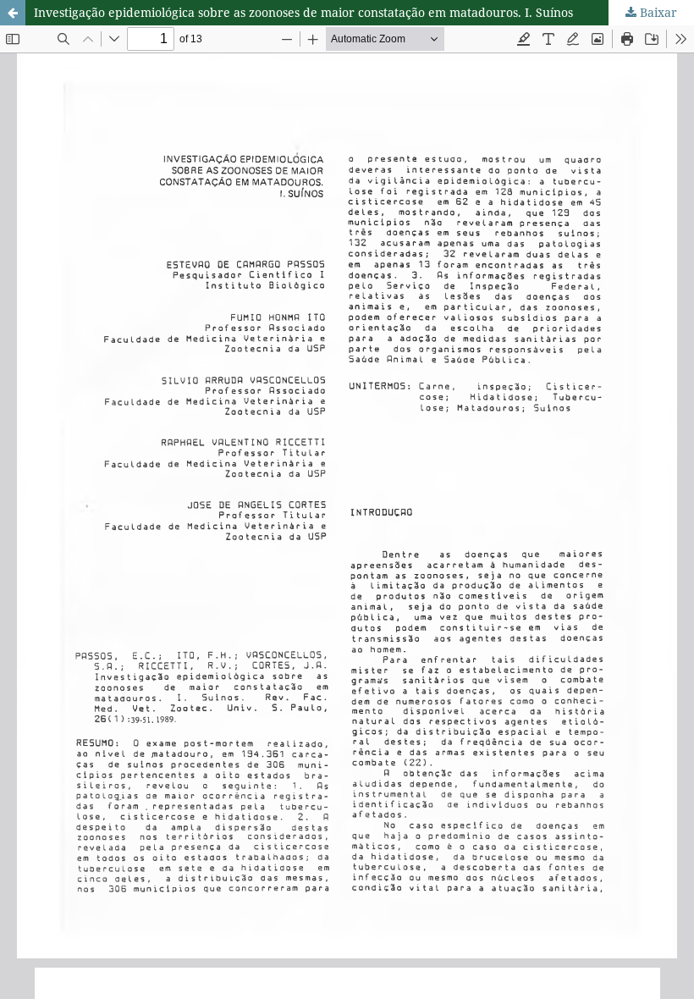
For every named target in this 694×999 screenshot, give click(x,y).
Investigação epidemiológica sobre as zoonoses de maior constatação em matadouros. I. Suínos (303, 12)
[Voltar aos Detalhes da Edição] (12, 12)
